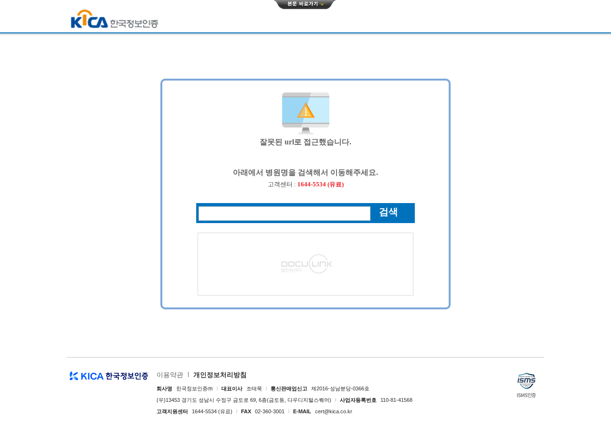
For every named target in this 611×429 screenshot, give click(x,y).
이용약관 (170, 374)
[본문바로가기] (305, 4)
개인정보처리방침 (220, 374)
